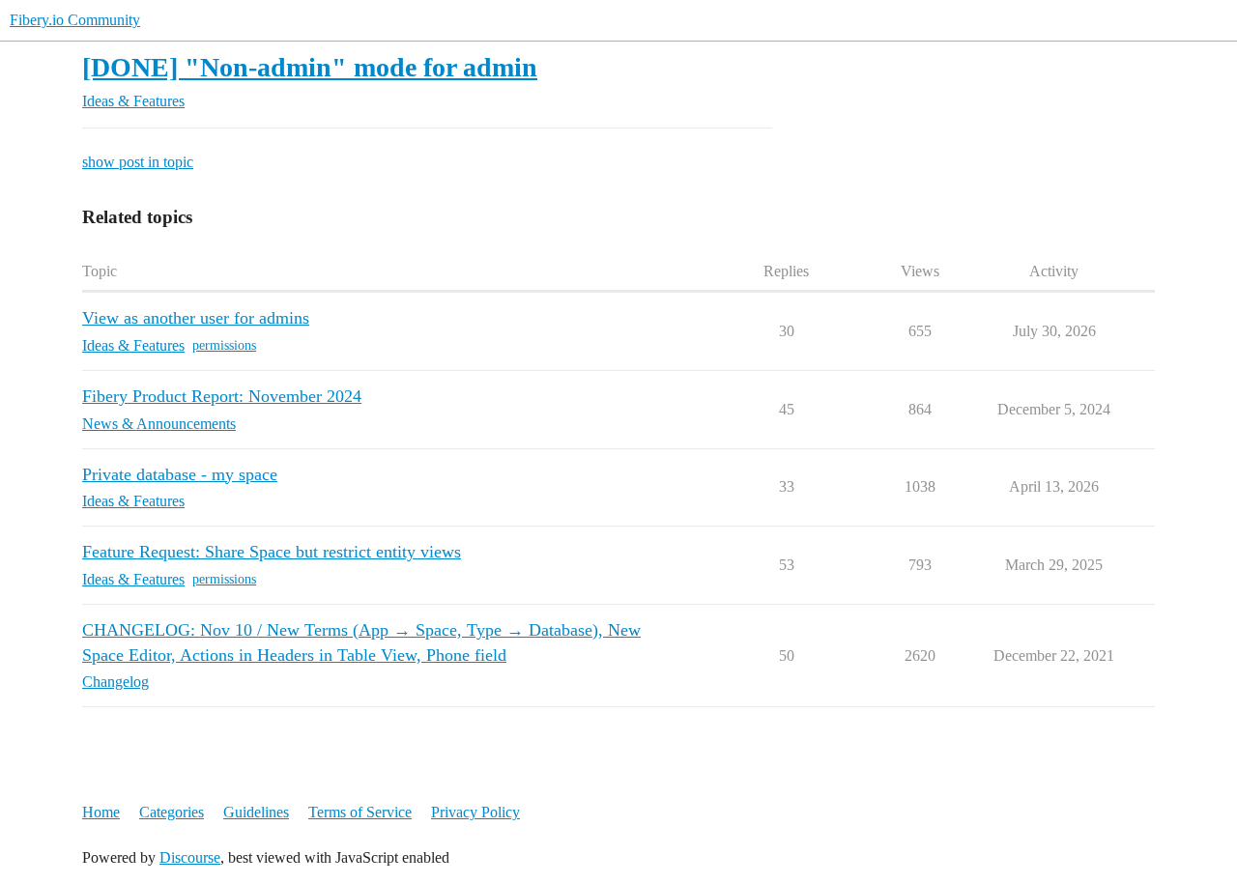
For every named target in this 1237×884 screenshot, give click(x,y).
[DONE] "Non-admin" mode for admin (309, 67)
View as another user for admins (195, 318)
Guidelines (256, 812)
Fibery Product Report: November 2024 (221, 396)
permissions (224, 345)
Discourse (189, 857)
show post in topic (137, 162)
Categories (171, 812)
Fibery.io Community (75, 20)
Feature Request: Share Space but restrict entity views (271, 551)
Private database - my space (179, 474)
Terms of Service (360, 812)
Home (101, 812)
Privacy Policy (475, 812)
